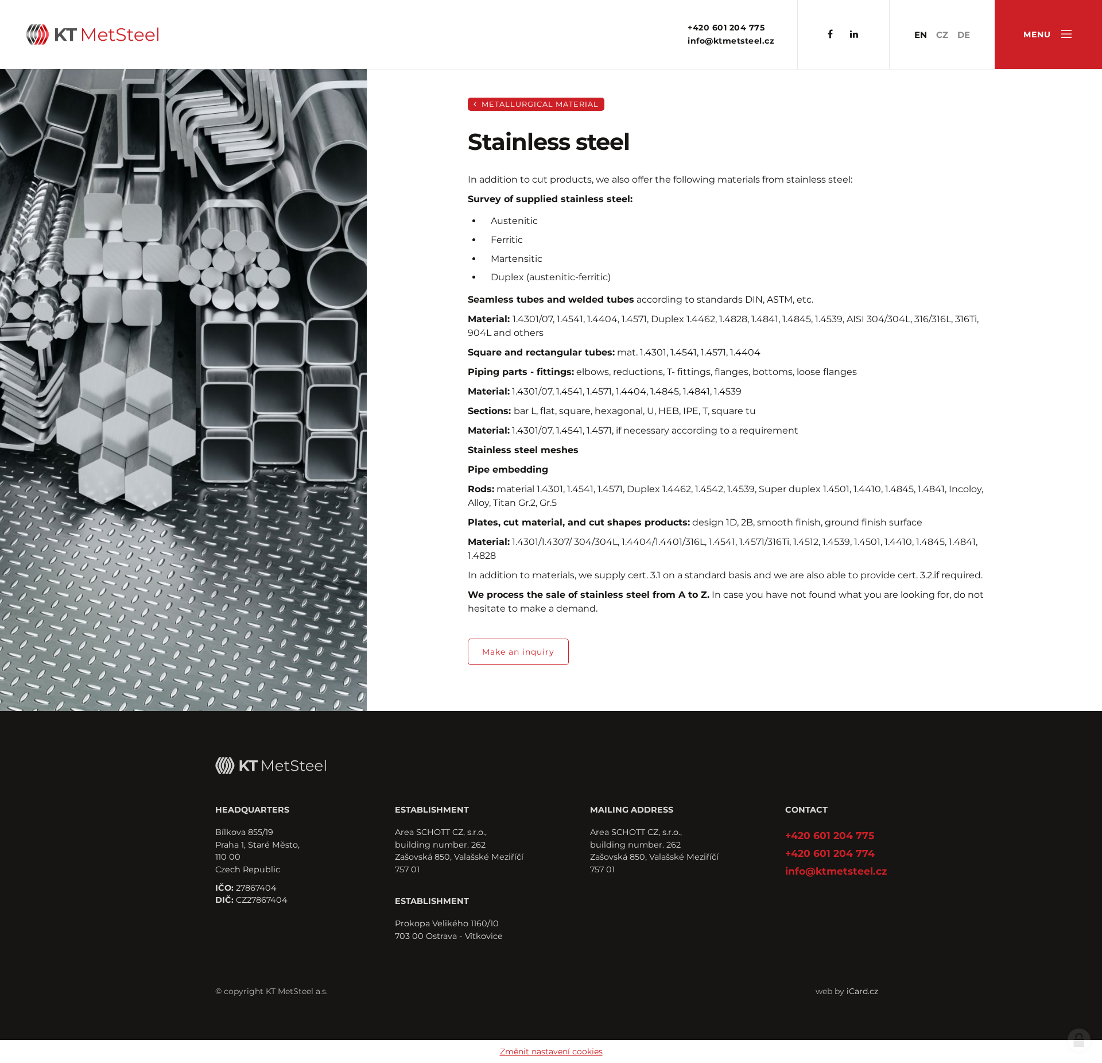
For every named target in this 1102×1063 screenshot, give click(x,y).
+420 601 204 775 (726, 27)
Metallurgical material (539, 104)
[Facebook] (830, 34)
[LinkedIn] (854, 34)
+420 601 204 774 (830, 853)
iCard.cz (862, 991)
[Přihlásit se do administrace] (1079, 1040)
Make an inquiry (518, 652)
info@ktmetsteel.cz (731, 41)
